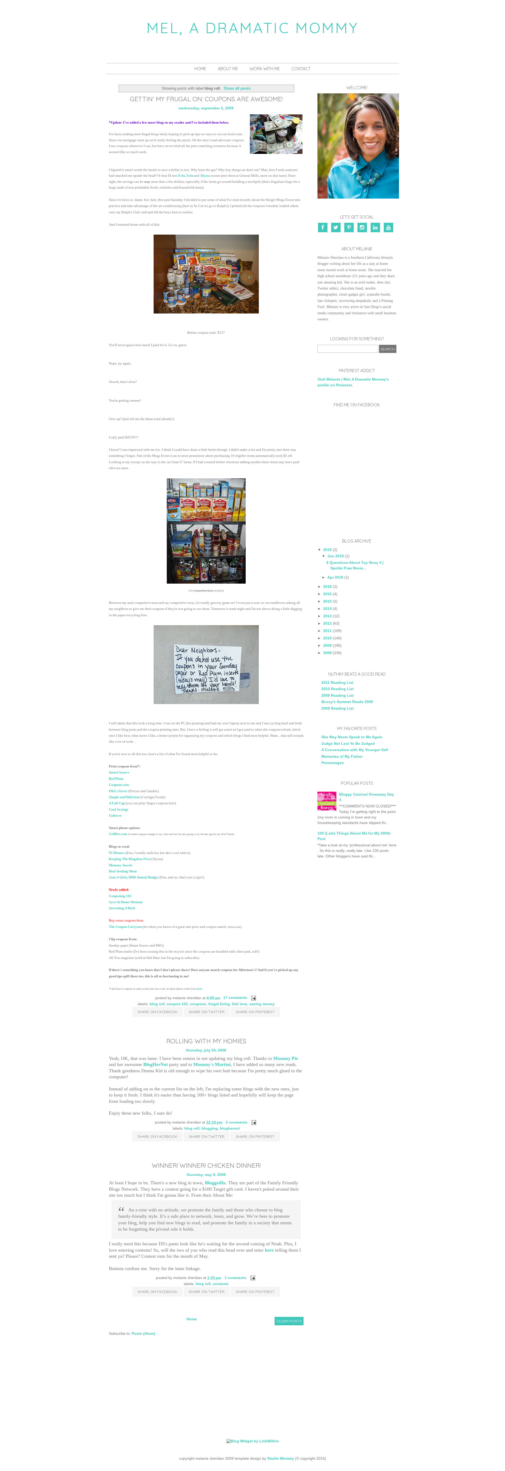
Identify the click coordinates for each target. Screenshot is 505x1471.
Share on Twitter (206, 1011)
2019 (327, 550)
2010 (327, 638)
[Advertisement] (356, 951)
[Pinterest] (349, 228)
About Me (228, 68)
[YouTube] (389, 228)
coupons (198, 1004)
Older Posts (289, 1321)
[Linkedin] (376, 228)
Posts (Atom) (143, 1333)
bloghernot (230, 1128)
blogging (209, 1128)
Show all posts (237, 88)
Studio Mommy (280, 1458)
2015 (327, 601)
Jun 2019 (335, 556)
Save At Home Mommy (126, 902)
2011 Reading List (337, 682)
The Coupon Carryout (125, 927)
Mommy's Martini (212, 1064)
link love (239, 1004)
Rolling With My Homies (206, 1041)
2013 (327, 616)
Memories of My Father (341, 756)
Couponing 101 (120, 896)
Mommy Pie (285, 1058)
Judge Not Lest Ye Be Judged (348, 743)
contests (221, 1284)
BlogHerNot (155, 1064)
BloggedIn (215, 1182)
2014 (327, 608)
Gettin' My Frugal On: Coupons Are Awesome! (206, 99)
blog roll (157, 1004)
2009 (327, 645)
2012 (327, 623)
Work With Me (265, 68)
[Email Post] (252, 997)
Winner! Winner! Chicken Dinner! (206, 1165)
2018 (327, 586)
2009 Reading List (337, 695)
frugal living (219, 1004)
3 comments (237, 1122)
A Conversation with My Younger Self (354, 750)
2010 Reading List (337, 689)
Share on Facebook (157, 1011)
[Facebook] (324, 228)
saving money (262, 1004)
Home (200, 68)
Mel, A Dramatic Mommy (253, 27)
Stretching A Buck (122, 908)
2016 (327, 594)
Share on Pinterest (255, 1011)
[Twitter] (336, 228)
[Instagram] (363, 228)
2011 (327, 631)
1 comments (235, 1278)
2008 (327, 653)
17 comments (235, 997)
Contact (301, 68)
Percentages (332, 763)
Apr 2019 (335, 577)
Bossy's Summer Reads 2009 (347, 702)
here (269, 1250)
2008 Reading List (337, 708)
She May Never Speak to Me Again (351, 737)
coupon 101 (177, 1004)
